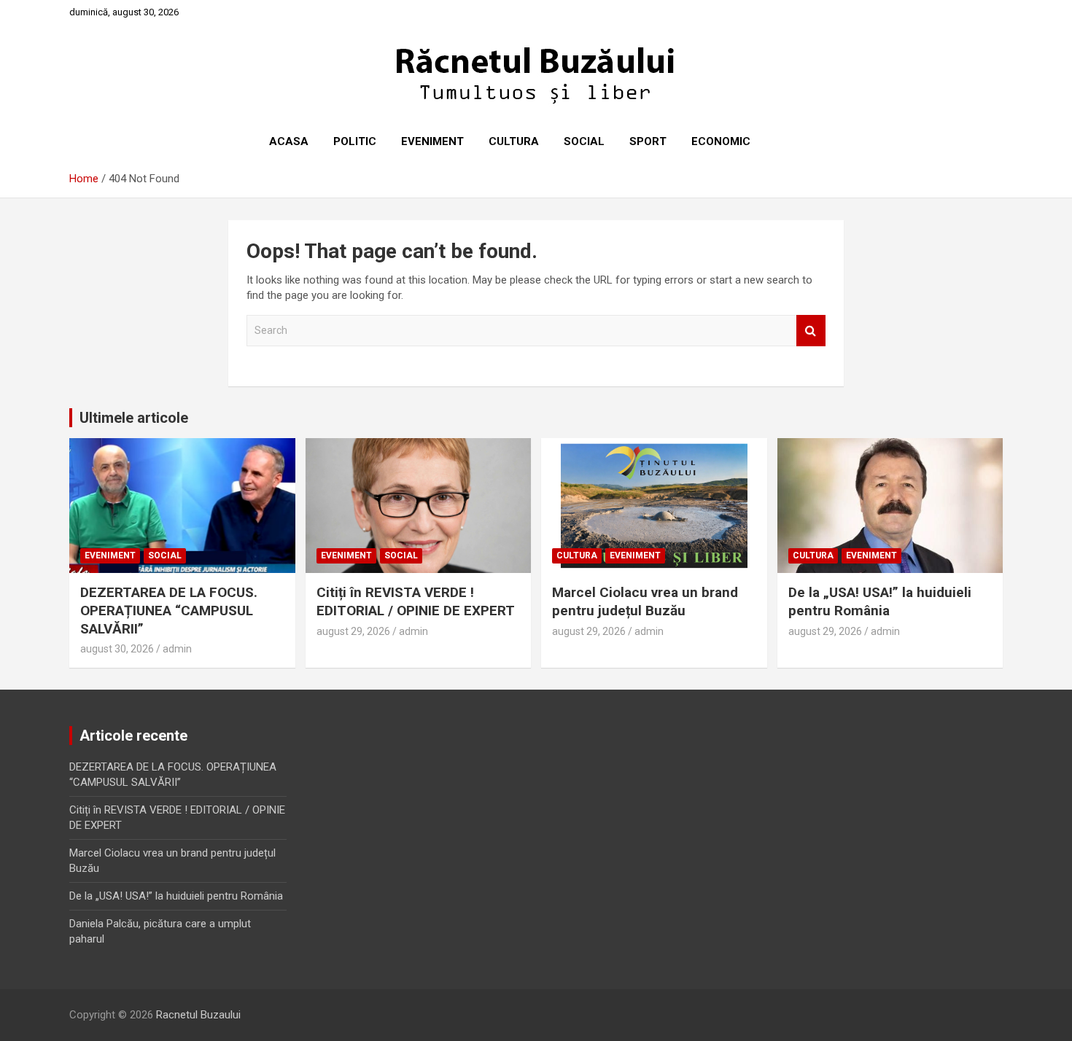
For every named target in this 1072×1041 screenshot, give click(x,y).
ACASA (288, 141)
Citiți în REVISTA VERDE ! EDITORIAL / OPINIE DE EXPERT (415, 601)
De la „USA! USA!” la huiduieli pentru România (879, 601)
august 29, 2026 (353, 631)
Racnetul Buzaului (198, 1014)
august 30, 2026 (117, 649)
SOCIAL (584, 141)
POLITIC (354, 141)
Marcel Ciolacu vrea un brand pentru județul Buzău (645, 601)
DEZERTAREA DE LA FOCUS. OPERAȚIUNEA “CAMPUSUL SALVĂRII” (168, 610)
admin (177, 649)
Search (811, 330)
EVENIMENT (432, 141)
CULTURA (514, 141)
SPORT (648, 141)
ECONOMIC (720, 141)
